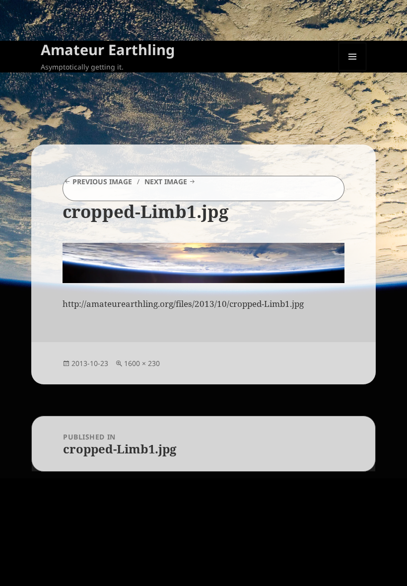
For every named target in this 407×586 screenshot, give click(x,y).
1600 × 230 (142, 363)
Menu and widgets (352, 70)
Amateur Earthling (108, 49)
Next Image (165, 181)
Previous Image (102, 181)
